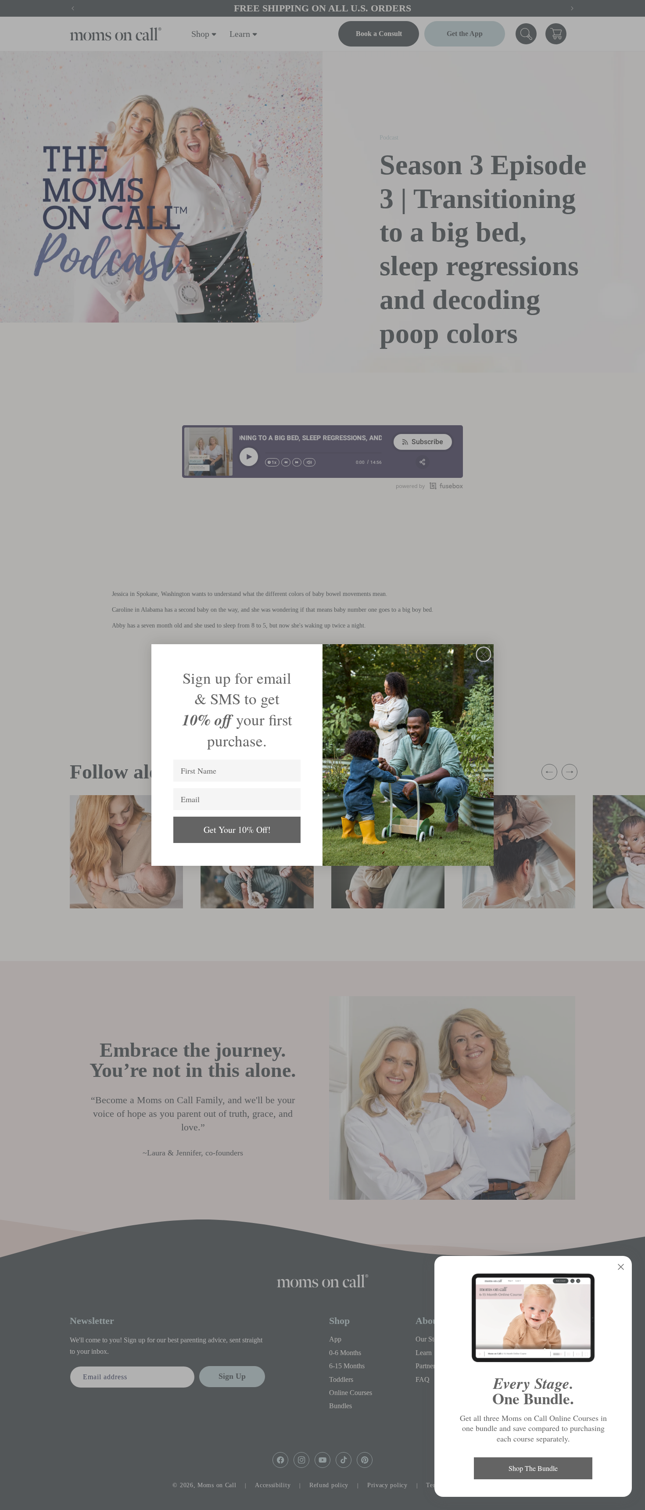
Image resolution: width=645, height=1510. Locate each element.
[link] (533, 1317)
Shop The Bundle (533, 1468)
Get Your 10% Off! (237, 830)
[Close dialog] (483, 654)
